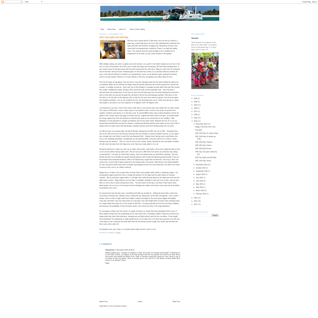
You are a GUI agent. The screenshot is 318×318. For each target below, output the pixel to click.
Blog (102, 29)
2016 (196, 115)
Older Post (176, 301)
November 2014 (202, 165)
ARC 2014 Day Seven (203, 161)
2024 (196, 98)
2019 (196, 105)
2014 (196, 121)
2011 (196, 204)
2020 (196, 102)
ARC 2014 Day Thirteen (203, 142)
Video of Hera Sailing (137, 29)
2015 (196, 118)
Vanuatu (194, 38)
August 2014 (200, 174)
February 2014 (201, 194)
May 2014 (199, 184)
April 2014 (200, 187)
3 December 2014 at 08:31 (124, 250)
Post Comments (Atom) (117, 306)
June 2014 (200, 181)
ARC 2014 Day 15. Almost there (206, 133)
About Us (122, 29)
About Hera (111, 29)
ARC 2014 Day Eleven (203, 148)
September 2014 (202, 171)
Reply (107, 263)
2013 (196, 198)
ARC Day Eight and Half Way (205, 157)
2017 (196, 111)
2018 (196, 108)
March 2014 (200, 190)
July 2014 (199, 178)
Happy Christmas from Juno (205, 127)
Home (140, 301)
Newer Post (103, 301)
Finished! (198, 130)
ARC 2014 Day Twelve (203, 145)
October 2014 (201, 168)
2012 (196, 201)
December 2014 (202, 124)
